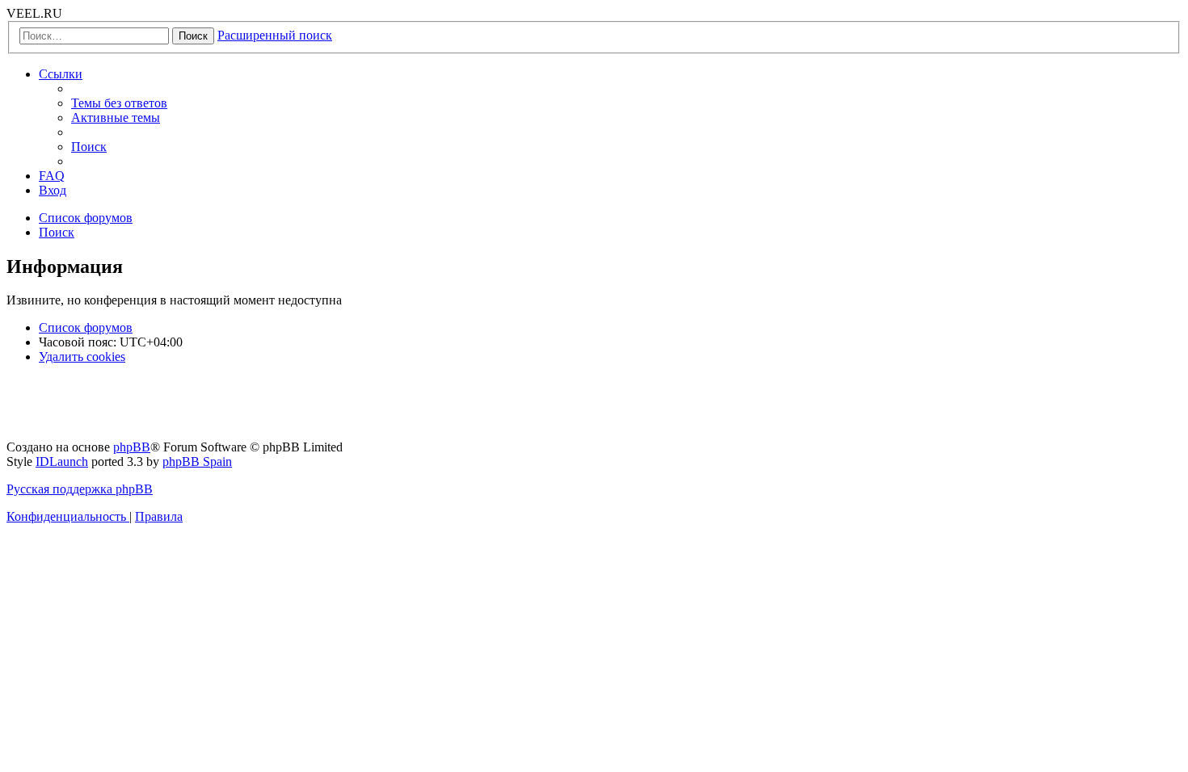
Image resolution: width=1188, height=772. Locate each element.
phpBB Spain (197, 461)
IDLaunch (62, 461)
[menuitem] (119, 103)
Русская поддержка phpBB (79, 489)
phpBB (131, 447)
